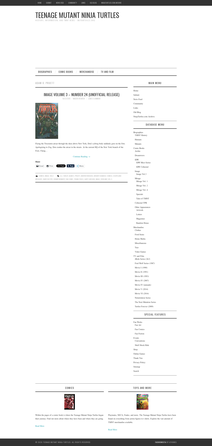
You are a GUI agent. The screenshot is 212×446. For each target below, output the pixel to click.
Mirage (138, 178)
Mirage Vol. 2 (142, 185)
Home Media (140, 238)
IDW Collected (142, 166)
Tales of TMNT (142, 198)
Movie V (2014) (141, 289)
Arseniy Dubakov (100, 176)
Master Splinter (79, 98)
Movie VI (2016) (142, 293)
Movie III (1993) (142, 276)
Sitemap (136, 366)
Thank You (137, 358)
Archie (137, 151)
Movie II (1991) (141, 271)
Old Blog (93, 2)
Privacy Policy (139, 362)
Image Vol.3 (141, 174)
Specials (139, 194)
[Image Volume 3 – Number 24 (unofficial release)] (81, 121)
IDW (137, 159)
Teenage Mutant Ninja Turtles (77, 15)
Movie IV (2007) (142, 280)
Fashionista (160, 442)
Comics (41, 176)
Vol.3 (110, 179)
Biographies (45, 72)
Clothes (138, 230)
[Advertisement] (106, 46)
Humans (138, 139)
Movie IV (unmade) (143, 284)
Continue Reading (81, 156)
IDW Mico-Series (143, 162)
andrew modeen (87, 176)
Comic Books (66, 72)
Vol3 (52, 176)
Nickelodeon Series (143, 297)
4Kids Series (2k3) (142, 259)
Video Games (140, 251)
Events (136, 338)
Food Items (139, 234)
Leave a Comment (94, 98)
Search (136, 371)
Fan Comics (140, 329)
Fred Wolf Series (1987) (145, 263)
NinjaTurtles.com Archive (111, 2)
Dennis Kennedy (59, 179)
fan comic (69, 179)
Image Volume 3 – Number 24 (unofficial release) (81, 94)
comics (109, 176)
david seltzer (48, 179)
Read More (39, 426)
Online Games (139, 353)
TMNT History (141, 135)
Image (47, 176)
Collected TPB (141, 202)
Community (72, 2)
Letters (139, 214)
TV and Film (107, 72)
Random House (142, 223)
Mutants (138, 143)
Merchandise (87, 72)
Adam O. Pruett (74, 176)
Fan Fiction (139, 333)
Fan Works (137, 322)
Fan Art (138, 325)
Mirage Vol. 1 (142, 181)
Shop (135, 349)
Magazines (140, 218)
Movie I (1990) (141, 267)
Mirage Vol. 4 (142, 189)
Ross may (104, 179)
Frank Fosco (79, 179)
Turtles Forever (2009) (144, 306)
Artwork (139, 210)
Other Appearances (142, 207)
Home (40, 2)
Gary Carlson (89, 179)
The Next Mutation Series (145, 302)
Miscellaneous (140, 243)
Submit (49, 2)
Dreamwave (140, 155)
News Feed (60, 2)
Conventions (140, 340)
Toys (137, 247)
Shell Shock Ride (142, 345)
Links (83, 2)
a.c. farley (64, 176)
